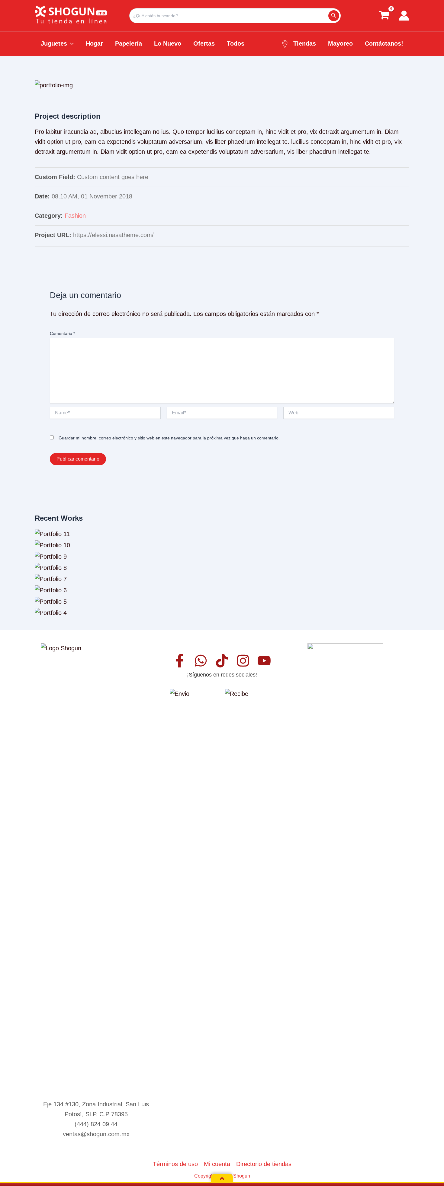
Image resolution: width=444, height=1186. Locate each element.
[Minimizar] (222, 1178)
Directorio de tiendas (263, 1164)
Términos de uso (175, 1164)
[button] (70, 43)
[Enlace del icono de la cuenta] (404, 15)
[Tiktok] (222, 660)
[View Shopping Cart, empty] (384, 15)
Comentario (62, 333)
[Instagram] (243, 660)
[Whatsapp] (201, 660)
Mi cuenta (217, 1164)
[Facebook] (179, 660)
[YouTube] (264, 660)
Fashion (75, 215)
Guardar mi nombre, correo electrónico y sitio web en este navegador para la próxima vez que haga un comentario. (169, 438)
